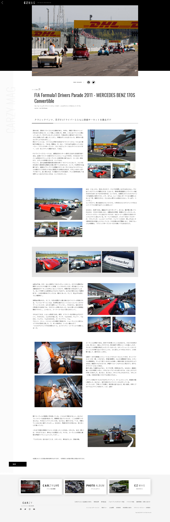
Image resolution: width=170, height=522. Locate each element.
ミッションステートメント (92, 507)
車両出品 (103, 502)
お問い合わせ (146, 502)
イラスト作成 (130, 502)
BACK (14, 464)
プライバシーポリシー (139, 507)
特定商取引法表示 (127, 507)
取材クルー (104, 507)
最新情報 (138, 502)
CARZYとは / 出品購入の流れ (83, 502)
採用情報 (118, 507)
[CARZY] (27, 503)
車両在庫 (96, 502)
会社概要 (111, 507)
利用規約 (148, 507)
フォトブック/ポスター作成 (116, 502)
